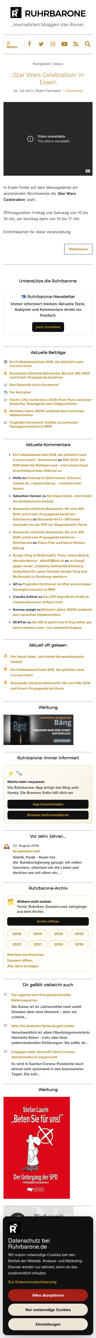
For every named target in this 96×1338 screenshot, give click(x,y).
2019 (79, 944)
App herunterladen (48, 804)
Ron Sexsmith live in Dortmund (34, 385)
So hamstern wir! (26, 851)
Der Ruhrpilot (20, 392)
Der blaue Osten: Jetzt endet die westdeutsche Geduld (47, 659)
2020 (58, 944)
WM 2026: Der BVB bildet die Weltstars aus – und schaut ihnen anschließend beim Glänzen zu (50, 465)
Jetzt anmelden (48, 327)
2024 (58, 934)
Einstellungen (48, 1324)
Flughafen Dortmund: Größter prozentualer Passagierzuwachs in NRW (44, 424)
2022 (16, 944)
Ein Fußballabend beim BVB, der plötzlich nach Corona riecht (46, 364)
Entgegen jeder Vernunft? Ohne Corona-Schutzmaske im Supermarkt (43, 1054)
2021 (38, 944)
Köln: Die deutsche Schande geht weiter (42, 1026)
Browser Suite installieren (48, 815)
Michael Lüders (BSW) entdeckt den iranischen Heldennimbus (47, 413)
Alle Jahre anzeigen (22, 966)
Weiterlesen (78, 249)
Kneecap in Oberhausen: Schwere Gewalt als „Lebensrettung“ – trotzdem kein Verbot (47, 483)
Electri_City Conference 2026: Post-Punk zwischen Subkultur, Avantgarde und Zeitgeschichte (51, 402)
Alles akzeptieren (48, 1295)
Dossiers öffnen (20, 960)
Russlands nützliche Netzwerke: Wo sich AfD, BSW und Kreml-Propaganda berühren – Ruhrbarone (49, 514)
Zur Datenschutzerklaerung (32, 1281)
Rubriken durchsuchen (25, 954)
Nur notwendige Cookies (48, 1309)
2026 (16, 934)
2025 (37, 934)
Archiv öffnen (48, 921)
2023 (79, 934)
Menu (12, 46)
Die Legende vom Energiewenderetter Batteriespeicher (41, 997)
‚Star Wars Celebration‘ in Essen (48, 78)
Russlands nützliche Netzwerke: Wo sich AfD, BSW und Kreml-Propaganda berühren (50, 375)
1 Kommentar (73, 91)
